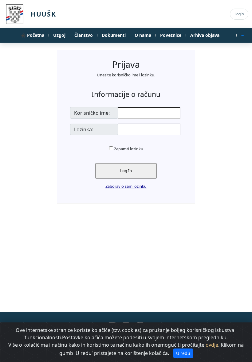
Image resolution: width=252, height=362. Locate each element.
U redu (183, 353)
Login (239, 14)
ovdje (212, 344)
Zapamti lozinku (128, 149)
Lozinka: (83, 129)
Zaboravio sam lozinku (126, 186)
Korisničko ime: (92, 113)
